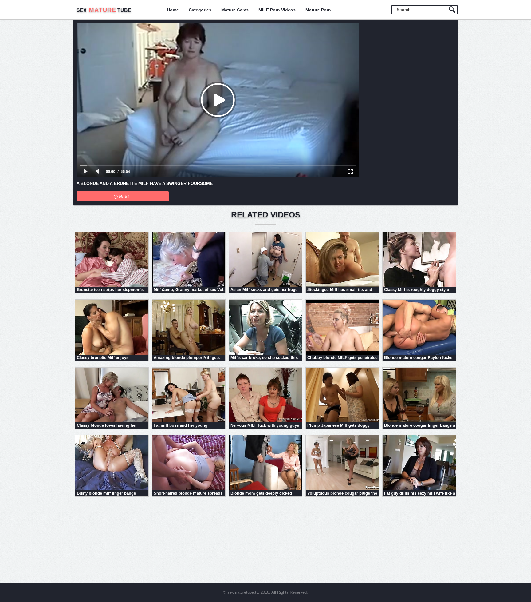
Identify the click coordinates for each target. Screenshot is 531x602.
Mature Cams (235, 9)
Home (173, 9)
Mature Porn (318, 9)
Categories (200, 9)
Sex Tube (104, 10)
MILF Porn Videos (277, 9)
